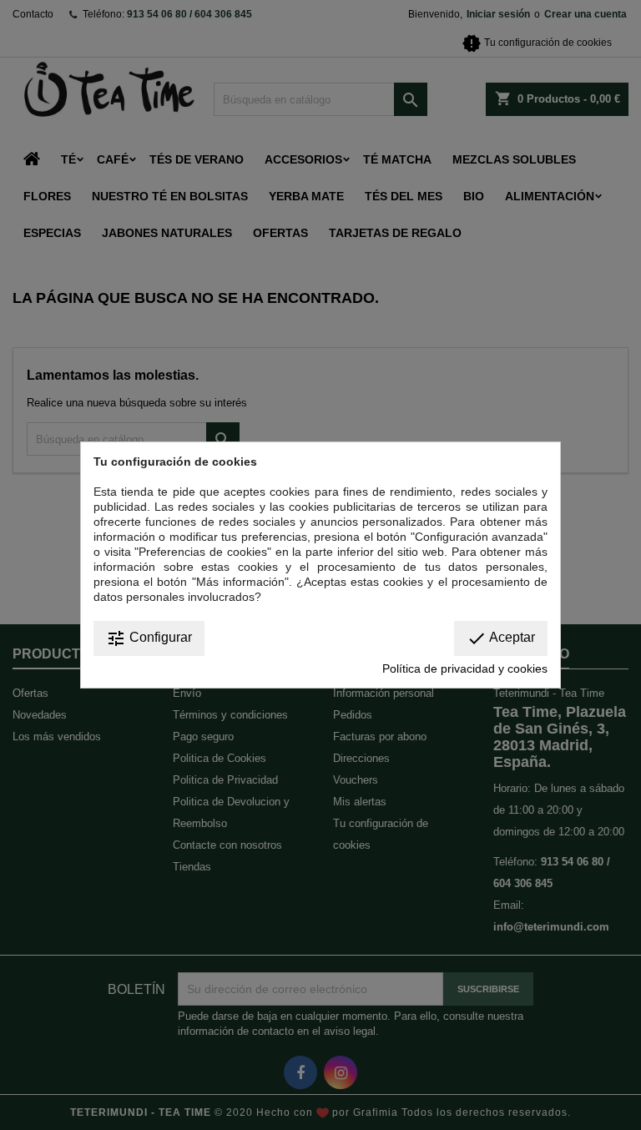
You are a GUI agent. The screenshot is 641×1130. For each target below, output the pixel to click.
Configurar (149, 638)
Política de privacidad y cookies (465, 668)
